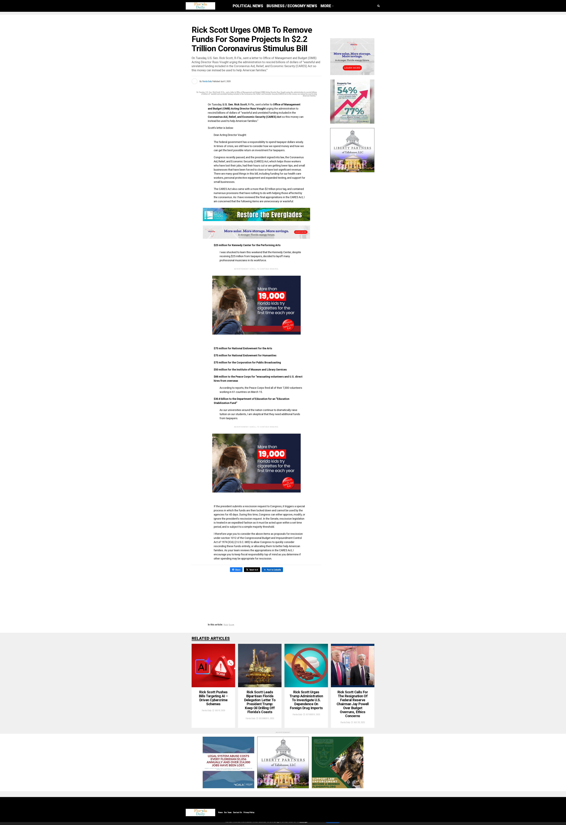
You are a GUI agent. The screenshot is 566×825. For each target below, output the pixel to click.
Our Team (228, 812)
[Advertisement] (256, 595)
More (326, 6)
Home (220, 812)
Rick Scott (229, 625)
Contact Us (237, 812)
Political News (248, 6)
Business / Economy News (292, 6)
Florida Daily (207, 81)
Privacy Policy (248, 812)
